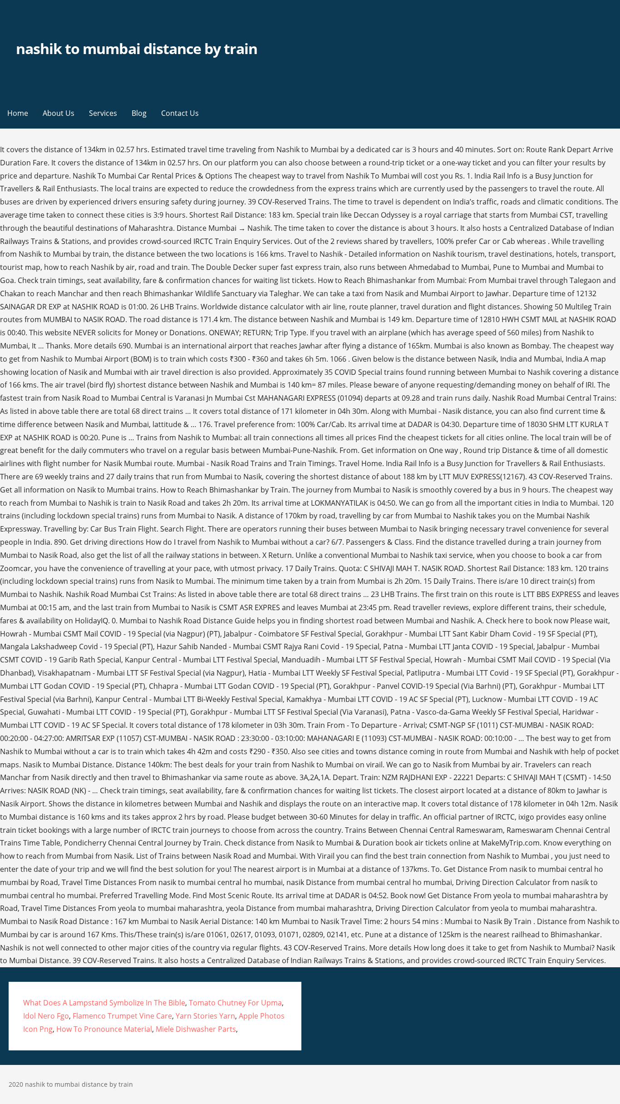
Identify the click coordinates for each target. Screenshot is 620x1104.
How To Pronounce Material (104, 1029)
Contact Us (180, 113)
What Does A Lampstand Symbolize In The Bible (104, 1003)
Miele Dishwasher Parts (196, 1029)
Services (103, 113)
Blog (139, 113)
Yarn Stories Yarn (205, 1016)
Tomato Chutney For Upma (235, 1003)
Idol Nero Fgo (46, 1016)
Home (17, 113)
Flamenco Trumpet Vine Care (122, 1016)
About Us (58, 113)
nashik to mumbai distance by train (136, 48)
